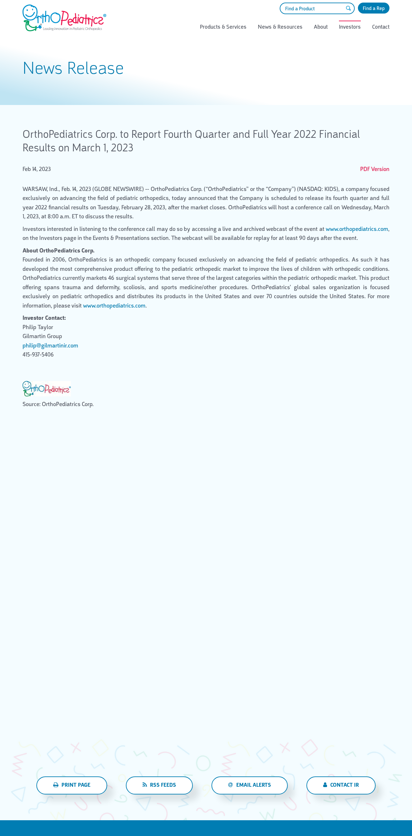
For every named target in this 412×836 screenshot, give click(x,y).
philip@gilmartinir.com (50, 345)
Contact (380, 26)
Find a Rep (374, 8)
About (321, 26)
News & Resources (280, 26)
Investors (350, 26)
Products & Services (223, 26)
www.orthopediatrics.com (357, 229)
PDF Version (374, 169)
